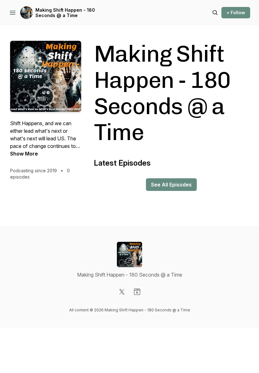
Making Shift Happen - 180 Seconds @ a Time (65, 12)
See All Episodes (171, 184)
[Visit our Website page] (137, 292)
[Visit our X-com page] (122, 292)
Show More (24, 153)
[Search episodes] (215, 12)
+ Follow (235, 12)
